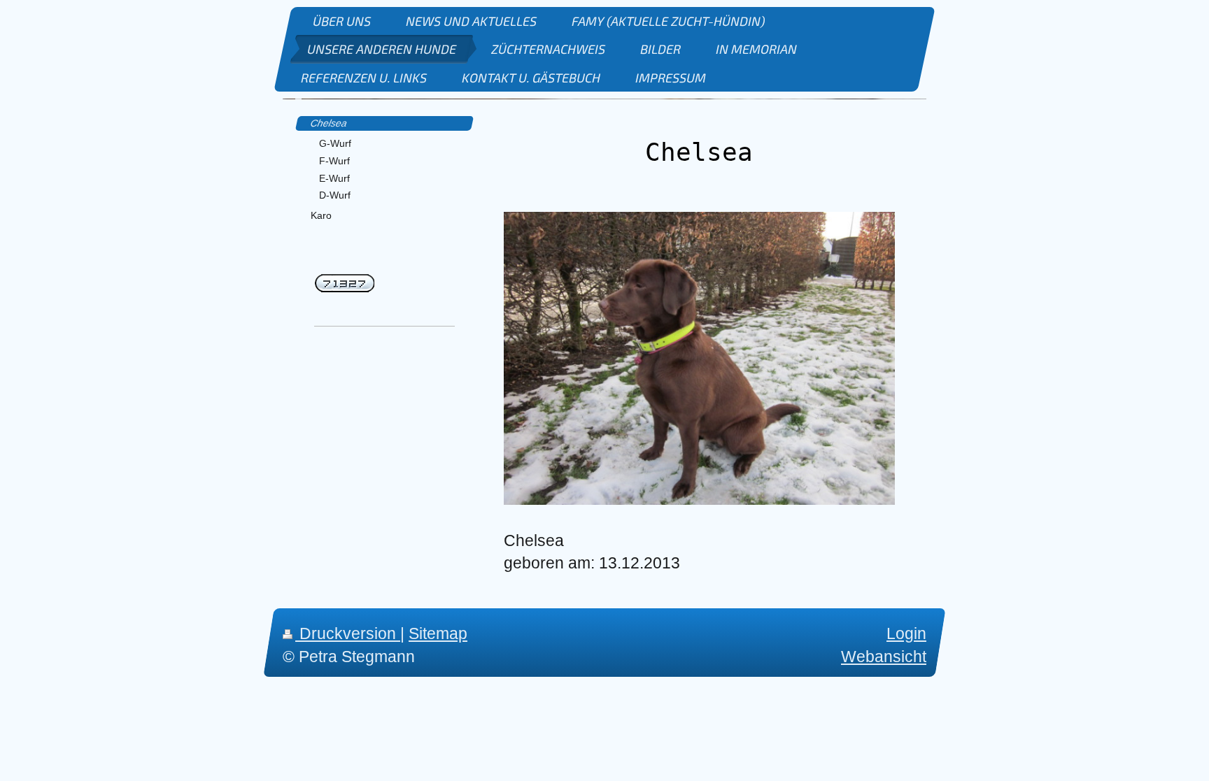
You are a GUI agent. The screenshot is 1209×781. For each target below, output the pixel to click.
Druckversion (347, 633)
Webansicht (883, 656)
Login (906, 633)
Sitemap (438, 633)
